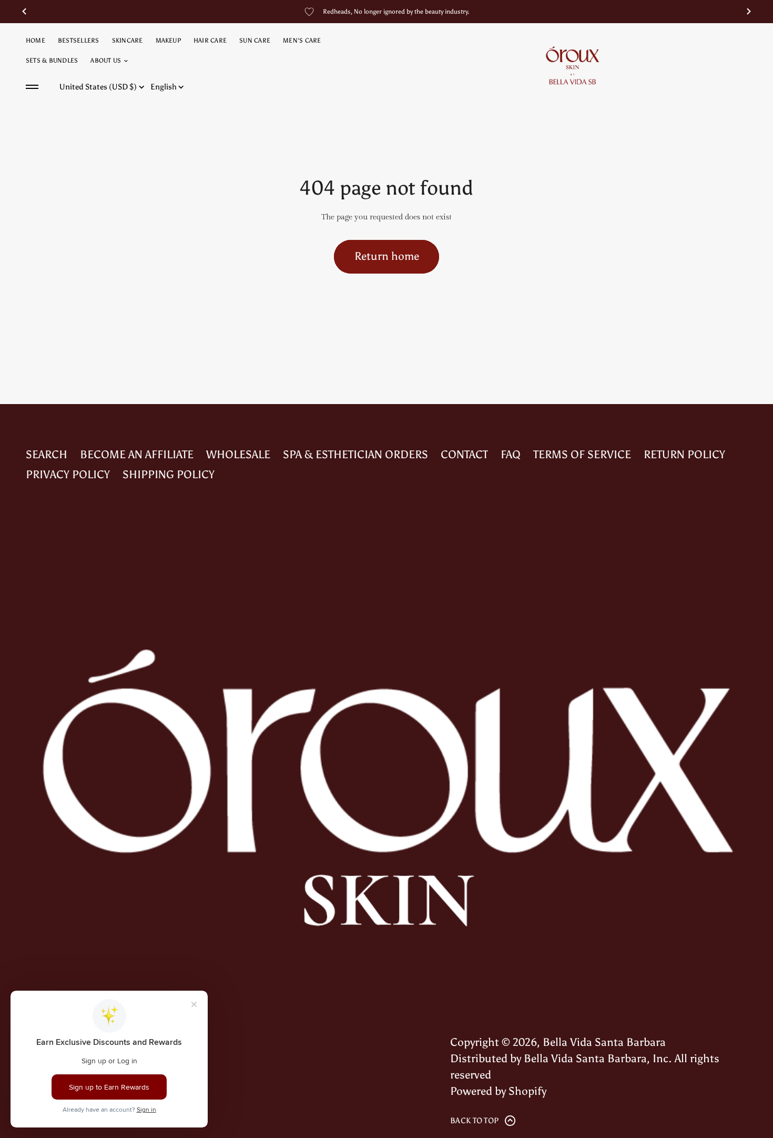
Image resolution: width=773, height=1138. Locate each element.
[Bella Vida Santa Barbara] (572, 65)
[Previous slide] (24, 11)
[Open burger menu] (32, 86)
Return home (386, 256)
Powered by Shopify (498, 1091)
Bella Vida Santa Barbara (604, 1042)
